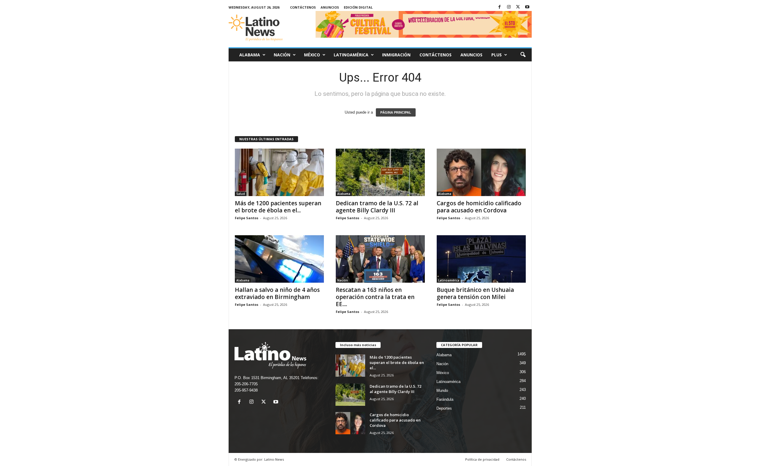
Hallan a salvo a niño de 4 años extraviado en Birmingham (277, 293)
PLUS (496, 55)
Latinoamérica (351, 55)
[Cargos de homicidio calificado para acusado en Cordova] (481, 172)
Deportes (444, 408)
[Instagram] (508, 7)
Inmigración (396, 55)
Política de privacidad (482, 459)
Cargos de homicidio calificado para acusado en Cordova (479, 206)
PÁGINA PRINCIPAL (395, 112)
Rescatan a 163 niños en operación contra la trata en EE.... (375, 297)
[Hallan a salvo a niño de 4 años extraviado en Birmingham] (279, 259)
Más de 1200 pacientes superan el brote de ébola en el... (278, 206)
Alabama (249, 55)
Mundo (442, 390)
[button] (522, 54)
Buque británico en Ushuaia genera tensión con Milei (475, 293)
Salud (240, 194)
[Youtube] (527, 7)
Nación (282, 55)
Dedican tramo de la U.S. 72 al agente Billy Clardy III (377, 206)
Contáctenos (303, 7)
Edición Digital (358, 7)
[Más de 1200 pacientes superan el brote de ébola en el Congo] (279, 172)
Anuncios (330, 7)
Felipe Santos (246, 218)
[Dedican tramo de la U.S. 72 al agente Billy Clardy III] (380, 172)
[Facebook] (499, 7)
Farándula (444, 399)
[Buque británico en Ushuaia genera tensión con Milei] (481, 259)
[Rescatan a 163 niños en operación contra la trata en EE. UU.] (380, 259)
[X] (518, 7)
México (312, 55)
